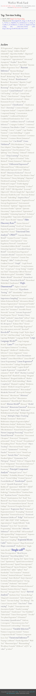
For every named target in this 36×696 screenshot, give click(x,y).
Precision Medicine (22, 466)
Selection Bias (17, 528)
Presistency (5, 469)
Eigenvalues (30, 192)
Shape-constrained (8, 546)
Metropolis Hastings (24, 392)
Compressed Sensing (8, 113)
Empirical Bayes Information (11, 200)
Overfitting (23, 449)
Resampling (20, 512)
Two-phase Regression (9, 617)
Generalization (22, 243)
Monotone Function (18, 407)
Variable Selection (21, 628)
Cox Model (17, 141)
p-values (9, 649)
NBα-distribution (7, 429)
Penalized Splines (7, 458)
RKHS (30, 487)
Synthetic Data (14, 595)
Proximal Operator (25, 478)
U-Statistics (22, 617)
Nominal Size (19, 435)
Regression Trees (17, 509)
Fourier (12, 231)
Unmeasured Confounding (11, 625)
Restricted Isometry (17, 514)
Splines (20, 569)
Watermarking (24, 643)
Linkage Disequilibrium (23, 364)
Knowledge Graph (17, 332)
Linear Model (29, 358)
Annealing (5, 56)
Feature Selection (23, 223)
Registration (5, 509)
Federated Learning (8, 226)
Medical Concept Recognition (19, 387)
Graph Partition (14, 266)
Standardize (5, 572)
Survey (23, 592)
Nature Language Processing (12, 432)
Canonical (4, 91)
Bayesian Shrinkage (17, 71)
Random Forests (11, 495)
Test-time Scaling (13, 600)
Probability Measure (17, 475)
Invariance (14, 309)
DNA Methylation (18, 144)
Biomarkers (5, 82)
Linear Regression (25, 361)
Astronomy (28, 59)
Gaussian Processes (14, 238)
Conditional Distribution (19, 116)
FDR (3, 220)
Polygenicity (10, 464)
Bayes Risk (23, 65)
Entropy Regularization (9, 203)
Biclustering (11, 76)
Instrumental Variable (27, 304)
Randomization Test (14, 498)
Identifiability (18, 292)
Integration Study (7, 307)
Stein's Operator (27, 578)
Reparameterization (8, 512)
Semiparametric (21, 534)
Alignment (29, 53)
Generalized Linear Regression (18, 252)
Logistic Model (23, 367)
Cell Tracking (6, 93)
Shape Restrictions (27, 543)
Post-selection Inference (25, 464)
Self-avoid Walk (15, 531)
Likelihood (14, 350)
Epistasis (18, 208)
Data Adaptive (6, 147)
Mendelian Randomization (10, 389)
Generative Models (8, 254)
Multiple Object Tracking (18, 415)
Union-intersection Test (20, 623)
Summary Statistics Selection (11, 589)
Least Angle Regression (23, 344)
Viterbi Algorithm (22, 640)
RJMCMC (23, 487)
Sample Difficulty (19, 523)
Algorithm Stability (17, 53)
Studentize (13, 583)
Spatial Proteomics (7, 564)
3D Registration (7, 48)
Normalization (29, 441)
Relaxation (29, 509)
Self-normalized (27, 531)
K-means (10, 321)
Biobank (12, 79)
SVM (17, 520)
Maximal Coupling (18, 384)
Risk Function (29, 517)
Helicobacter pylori (8, 274)
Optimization (13, 449)
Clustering (10, 107)
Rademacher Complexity (20, 489)
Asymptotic (5, 62)
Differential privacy (22, 167)
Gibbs (11, 260)
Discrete (10, 175)
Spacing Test (18, 559)
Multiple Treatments (8, 418)
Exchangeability (6, 217)
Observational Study (16, 446)
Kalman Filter (18, 323)
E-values (29, 186)
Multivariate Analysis (8, 424)
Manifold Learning (19, 375)
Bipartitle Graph (7, 85)
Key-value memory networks (11, 329)
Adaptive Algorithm (21, 48)
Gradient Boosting (21, 260)
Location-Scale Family (9, 367)
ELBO (8, 189)
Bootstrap (5, 87)
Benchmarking (6, 73)
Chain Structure (13, 96)
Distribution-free (23, 181)
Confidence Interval (17, 121)
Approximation (17, 59)
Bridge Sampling (16, 88)
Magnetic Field (6, 375)
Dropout (4, 186)
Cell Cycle (28, 91)
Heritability (20, 274)
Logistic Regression (8, 370)
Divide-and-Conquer (8, 183)
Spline (14, 569)
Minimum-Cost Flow (9, 398)
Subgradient (5, 586)
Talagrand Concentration (10, 598)
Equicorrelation (16, 211)
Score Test (13, 526)
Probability (5, 475)
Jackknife (10, 318)
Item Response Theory (9, 315)
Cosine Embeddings (16, 133)
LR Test (4, 335)
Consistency (29, 124)
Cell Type (15, 93)
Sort (11, 559)
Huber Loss (14, 289)
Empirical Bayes (24, 197)
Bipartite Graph (25, 82)
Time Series (22, 603)
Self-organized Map (8, 534)
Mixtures (24, 404)
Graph (18, 263)
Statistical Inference (16, 575)
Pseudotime (20, 481)
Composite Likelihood (25, 110)
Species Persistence (21, 567)
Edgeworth (5, 192)
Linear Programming (9, 361)
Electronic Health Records (10, 195)
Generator (15, 257)
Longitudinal (22, 370)
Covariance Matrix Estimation (19, 138)
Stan (26, 569)
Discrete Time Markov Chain (24, 175)
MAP (12, 373)
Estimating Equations (18, 214)
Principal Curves (15, 472)
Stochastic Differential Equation (12, 581)
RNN (3, 489)
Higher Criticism (20, 286)
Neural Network (7, 435)
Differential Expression (19, 164)
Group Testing (21, 269)
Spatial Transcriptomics (23, 564)
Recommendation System (18, 503)
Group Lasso (10, 269)
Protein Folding (11, 478)
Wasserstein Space (11, 643)
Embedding (12, 197)
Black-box (22, 85)
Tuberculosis (5, 614)
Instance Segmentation (9, 304)
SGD (3, 520)
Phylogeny (5, 461)
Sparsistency (10, 561)
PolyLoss (20, 461)
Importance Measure (18, 295)
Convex (12, 130)
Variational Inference (19, 637)
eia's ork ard (18, 2)
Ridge (20, 517)
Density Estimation (15, 161)
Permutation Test (21, 458)
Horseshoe (5, 289)
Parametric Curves (14, 452)
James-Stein (19, 318)
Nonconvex (14, 438)
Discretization (6, 178)
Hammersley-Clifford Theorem (20, 271)
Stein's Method (14, 578)
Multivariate (21, 418)
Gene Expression (16, 241)
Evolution (31, 214)
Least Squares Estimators (10, 347)
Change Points (25, 96)
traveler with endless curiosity (8, 6)
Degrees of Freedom (16, 158)
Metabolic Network (8, 392)
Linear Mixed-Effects (15, 358)
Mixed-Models (16, 401)
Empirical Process (28, 200)
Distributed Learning (9, 181)
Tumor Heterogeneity (19, 614)
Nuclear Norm (21, 443)
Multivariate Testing (24, 424)
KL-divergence (6, 323)
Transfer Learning (22, 609)
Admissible (5, 53)
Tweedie (31, 614)
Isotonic (12, 312)
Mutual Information (23, 427)
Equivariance (28, 211)
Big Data (20, 76)
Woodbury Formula (8, 646)
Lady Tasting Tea (27, 335)
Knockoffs (5, 332)
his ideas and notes (17, 7)
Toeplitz (11, 606)
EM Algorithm (17, 189)
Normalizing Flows (8, 443)
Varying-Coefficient (8, 640)
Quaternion (13, 487)
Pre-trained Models (8, 466)
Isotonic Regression (23, 312)
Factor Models (11, 220)
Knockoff (25, 329)
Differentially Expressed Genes (11, 170)
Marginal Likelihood (18, 378)
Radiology (5, 492)
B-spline (14, 62)
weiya (16, 692)
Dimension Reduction (15, 172)
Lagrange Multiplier (8, 338)
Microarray (5, 395)
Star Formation (16, 572)
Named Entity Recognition (24, 429)
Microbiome (15, 395)
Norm (13, 441)
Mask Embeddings (19, 381)
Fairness (20, 219)
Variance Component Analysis (11, 632)
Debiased (23, 152)
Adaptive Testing (7, 51)
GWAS (13, 234)
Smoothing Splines (17, 556)
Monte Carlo (15, 410)
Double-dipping (23, 183)
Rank (25, 498)
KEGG (17, 321)
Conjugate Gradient (17, 124)
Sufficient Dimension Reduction (22, 586)
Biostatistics (14, 82)
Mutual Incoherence (8, 427)
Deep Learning (12, 155)
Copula (19, 130)
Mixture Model (13, 404)
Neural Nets (28, 432)
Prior (25, 472)
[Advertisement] (18, 669)
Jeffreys (27, 318)
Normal (19, 441)
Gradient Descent (7, 263)
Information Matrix (27, 301)
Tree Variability (27, 612)
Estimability (5, 214)
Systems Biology (27, 595)
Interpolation (20, 306)
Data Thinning (13, 152)
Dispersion (30, 178)
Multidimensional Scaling (10, 413)
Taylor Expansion (26, 598)
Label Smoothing (14, 335)
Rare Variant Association (17, 501)
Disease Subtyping (18, 178)
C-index (26, 88)
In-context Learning (26, 298)
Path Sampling (25, 455)
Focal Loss (20, 226)
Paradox (4, 452)
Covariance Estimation (18, 135)
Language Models (22, 338)
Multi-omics (25, 410)
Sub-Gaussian (23, 583)
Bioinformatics (22, 79)
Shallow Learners (13, 543)
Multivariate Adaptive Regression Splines (15, 421)
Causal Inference (16, 90)
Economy (27, 189)
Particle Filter (13, 455)
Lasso (10, 344)
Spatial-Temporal (7, 567)
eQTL (26, 646)
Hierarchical (18, 277)
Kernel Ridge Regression (23, 326)
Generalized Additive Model (11, 246)
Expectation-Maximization (22, 217)
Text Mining (25, 600)
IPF (10, 292)
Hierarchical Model (17, 280)
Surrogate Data (14, 592)
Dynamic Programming (16, 186)
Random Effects (15, 492)
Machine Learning (27, 373)
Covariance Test (6, 141)
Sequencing (14, 537)
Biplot (16, 85)
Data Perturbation (19, 150)
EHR (3, 189)
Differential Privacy (8, 167)
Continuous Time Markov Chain (13, 127)
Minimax (24, 395)
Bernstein (16, 73)
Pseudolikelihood (7, 481)
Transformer (6, 612)
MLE (17, 373)
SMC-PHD (10, 520)
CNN (31, 88)
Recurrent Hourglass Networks (19, 506)
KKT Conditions (27, 321)
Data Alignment (18, 147)
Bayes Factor (14, 65)
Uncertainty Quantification (11, 620)
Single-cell (18, 550)
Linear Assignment (15, 353)
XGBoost (19, 646)
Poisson (13, 461)
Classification (18, 104)
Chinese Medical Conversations (12, 99)
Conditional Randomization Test (12, 118)
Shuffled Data (21, 546)
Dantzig (28, 144)
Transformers (16, 612)
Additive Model (20, 51)
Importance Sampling (9, 298)
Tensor (3, 600)
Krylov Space (30, 332)
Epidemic (14, 206)
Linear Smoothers (7, 364)
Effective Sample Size (17, 192)
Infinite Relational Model (10, 301)
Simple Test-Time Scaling (17, 19)
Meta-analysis (26, 389)
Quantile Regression (15, 484)
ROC (8, 489)
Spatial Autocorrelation (24, 561)
